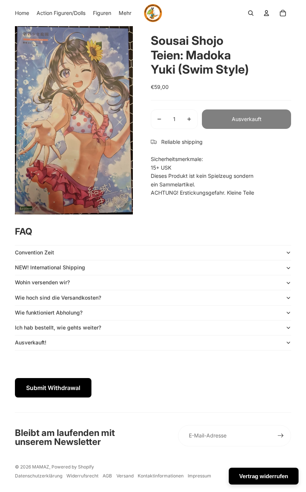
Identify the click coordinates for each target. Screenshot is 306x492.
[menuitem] (22, 13)
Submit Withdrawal (53, 388)
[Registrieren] (281, 435)
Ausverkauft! (30, 342)
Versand (125, 476)
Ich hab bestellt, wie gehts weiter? (58, 327)
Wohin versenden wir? (42, 282)
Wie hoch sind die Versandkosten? (58, 297)
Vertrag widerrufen (263, 476)
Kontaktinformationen (161, 476)
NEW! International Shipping (50, 267)
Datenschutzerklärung (38, 476)
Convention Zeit (34, 252)
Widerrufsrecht (82, 476)
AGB (107, 476)
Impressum (199, 476)
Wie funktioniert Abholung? (48, 312)
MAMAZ (40, 467)
